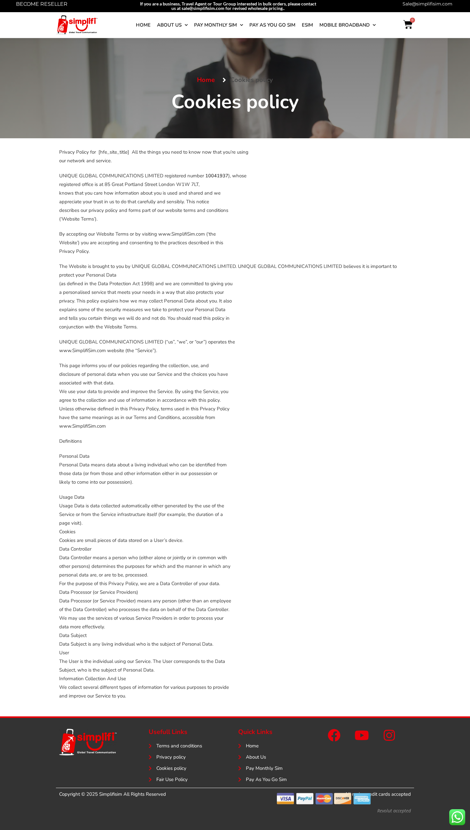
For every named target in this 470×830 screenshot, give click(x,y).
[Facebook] (334, 735)
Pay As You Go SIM (272, 25)
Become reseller (41, 4)
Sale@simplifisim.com (427, 4)
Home (143, 25)
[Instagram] (389, 735)
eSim (307, 25)
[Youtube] (361, 735)
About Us (169, 25)
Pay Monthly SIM (215, 25)
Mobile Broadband (344, 25)
